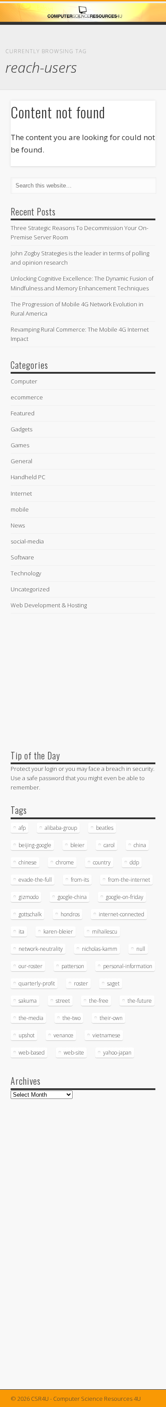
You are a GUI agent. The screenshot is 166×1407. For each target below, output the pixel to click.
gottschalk (30, 914)
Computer (24, 381)
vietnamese (106, 1035)
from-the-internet (129, 879)
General (21, 461)
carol (109, 845)
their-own (111, 1018)
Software (22, 557)
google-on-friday (124, 897)
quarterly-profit (37, 983)
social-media (27, 541)
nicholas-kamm (99, 949)
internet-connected (121, 914)
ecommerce (27, 397)
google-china (72, 897)
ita (21, 931)
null (140, 949)
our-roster (30, 966)
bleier (77, 845)
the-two (71, 1018)
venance (63, 1035)
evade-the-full (35, 879)
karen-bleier (58, 931)
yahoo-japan (117, 1052)
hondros (70, 914)
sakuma (28, 1000)
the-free (98, 1000)
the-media (31, 1018)
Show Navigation (134, 79)
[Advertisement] (77, 679)
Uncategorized (30, 589)
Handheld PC (28, 477)
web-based (32, 1052)
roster (81, 983)
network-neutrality (41, 949)
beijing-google (35, 845)
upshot (27, 1035)
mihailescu (104, 931)
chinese (28, 862)
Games (20, 445)
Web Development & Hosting (49, 605)
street (63, 1000)
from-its (80, 879)
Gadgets (21, 429)
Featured (23, 413)
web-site (74, 1052)
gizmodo (29, 897)
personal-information (127, 966)
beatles (104, 828)
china (140, 845)
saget (113, 983)
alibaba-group (61, 828)
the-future (139, 1000)
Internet (21, 493)
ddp (134, 862)
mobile (20, 509)
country (102, 862)
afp (22, 828)
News (18, 525)
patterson (73, 966)
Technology (26, 573)
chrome (65, 862)
